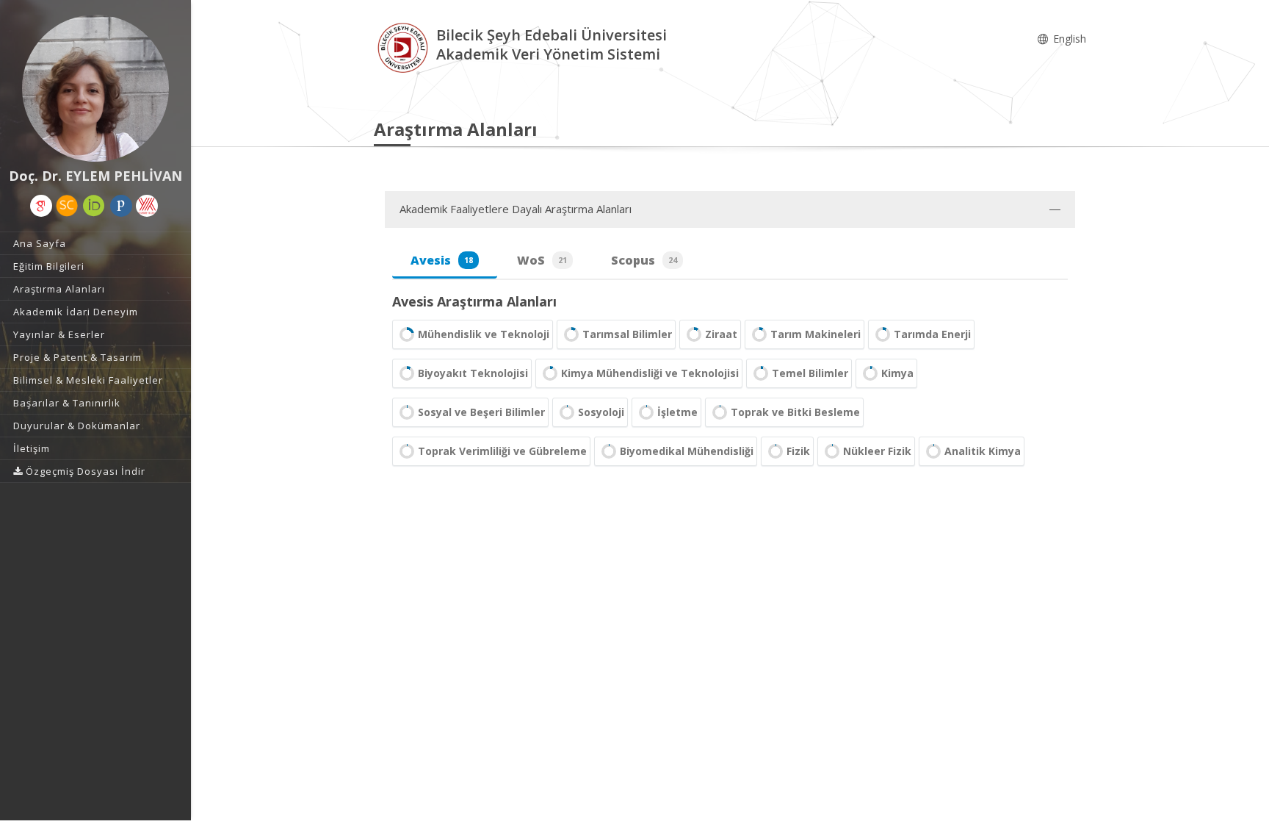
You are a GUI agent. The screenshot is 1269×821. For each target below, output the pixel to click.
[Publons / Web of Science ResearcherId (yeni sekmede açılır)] (121, 206)
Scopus (644, 260)
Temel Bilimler (810, 373)
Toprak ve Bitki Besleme (795, 412)
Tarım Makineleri (815, 334)
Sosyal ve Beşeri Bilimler (481, 412)
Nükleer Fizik (877, 451)
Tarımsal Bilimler (627, 334)
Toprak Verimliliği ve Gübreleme (502, 451)
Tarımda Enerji (932, 334)
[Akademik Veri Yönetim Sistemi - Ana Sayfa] (405, 47)
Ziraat (721, 334)
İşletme (677, 412)
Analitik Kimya (982, 451)
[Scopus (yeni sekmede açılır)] (67, 206)
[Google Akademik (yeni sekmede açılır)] (41, 206)
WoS (542, 260)
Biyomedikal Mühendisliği (686, 451)
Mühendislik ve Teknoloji (483, 334)
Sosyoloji (601, 412)
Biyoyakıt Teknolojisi (473, 373)
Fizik (798, 451)
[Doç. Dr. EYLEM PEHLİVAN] (95, 88)
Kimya (897, 373)
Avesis (442, 260)
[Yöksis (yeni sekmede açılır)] (147, 206)
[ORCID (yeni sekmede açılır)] (94, 206)
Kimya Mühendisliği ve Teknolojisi (650, 373)
